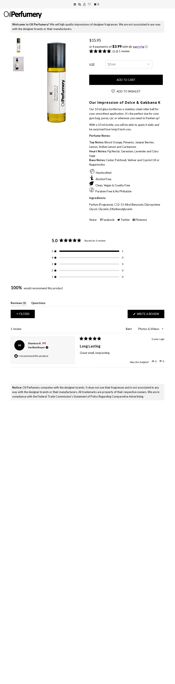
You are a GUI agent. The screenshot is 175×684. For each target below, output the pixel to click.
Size (92, 64)
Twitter (125, 219)
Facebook (108, 219)
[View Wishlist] (89, 4)
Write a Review (150, 315)
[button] (126, 47)
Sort (129, 329)
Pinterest (141, 219)
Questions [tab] (38, 303)
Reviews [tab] (18, 303)
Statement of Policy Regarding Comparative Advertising (108, 396)
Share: (93, 219)
